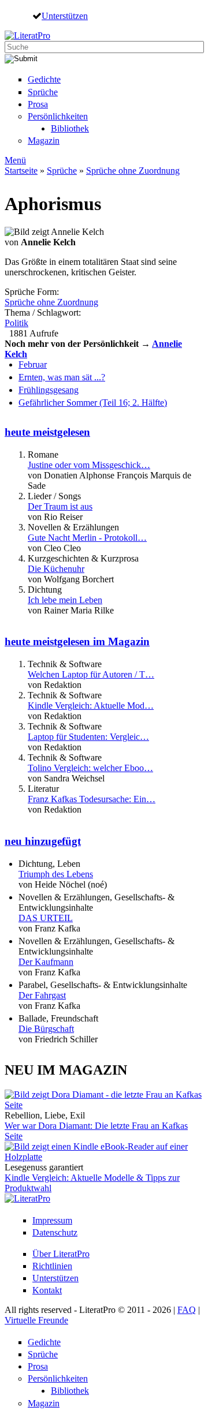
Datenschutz (54, 1232)
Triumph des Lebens (55, 874)
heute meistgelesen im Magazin (77, 641)
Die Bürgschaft (46, 1029)
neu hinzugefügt (43, 841)
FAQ (186, 1310)
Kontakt (47, 1290)
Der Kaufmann (45, 962)
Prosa (38, 104)
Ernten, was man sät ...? (61, 377)
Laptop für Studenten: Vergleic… (88, 737)
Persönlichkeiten (58, 116)
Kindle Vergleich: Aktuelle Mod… (91, 705)
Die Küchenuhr (56, 569)
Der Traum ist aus (60, 506)
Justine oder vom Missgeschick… (89, 465)
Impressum (52, 1220)
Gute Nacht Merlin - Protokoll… (87, 537)
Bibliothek (70, 128)
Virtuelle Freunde (36, 1320)
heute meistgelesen (47, 432)
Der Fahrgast (42, 995)
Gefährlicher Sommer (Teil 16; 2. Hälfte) (92, 402)
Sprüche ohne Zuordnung (133, 170)
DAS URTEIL (45, 918)
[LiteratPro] (27, 35)
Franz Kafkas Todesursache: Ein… (91, 799)
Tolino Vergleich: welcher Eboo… (90, 768)
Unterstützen (65, 15)
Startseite (21, 170)
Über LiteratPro (61, 1254)
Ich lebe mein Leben (65, 600)
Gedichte (44, 79)
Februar (32, 364)
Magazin (44, 140)
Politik (16, 323)
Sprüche (43, 92)
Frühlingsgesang (48, 390)
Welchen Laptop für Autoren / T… (91, 674)
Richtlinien (52, 1266)
